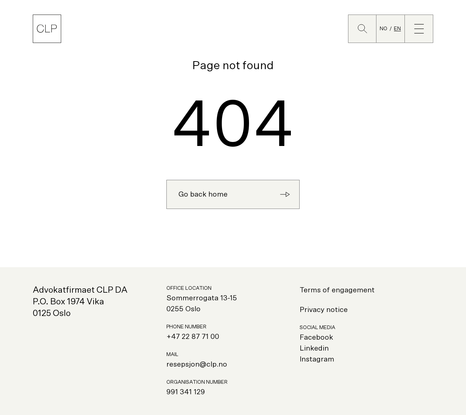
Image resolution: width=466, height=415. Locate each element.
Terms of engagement (337, 290)
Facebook (316, 337)
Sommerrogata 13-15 (201, 298)
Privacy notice (324, 309)
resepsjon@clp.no (196, 364)
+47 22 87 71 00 (192, 336)
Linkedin (314, 348)
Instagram (317, 359)
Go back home (203, 194)
